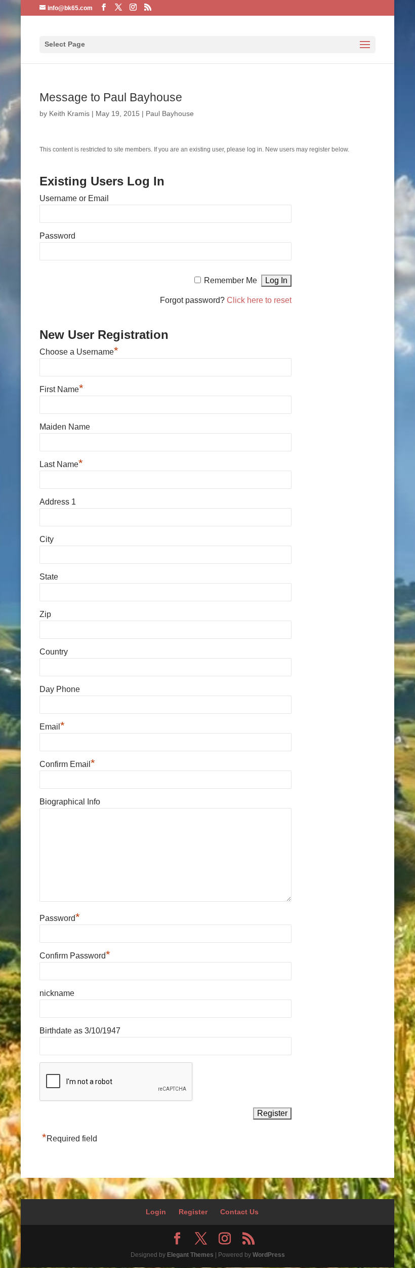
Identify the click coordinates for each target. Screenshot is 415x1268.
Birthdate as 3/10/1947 (79, 1030)
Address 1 (57, 501)
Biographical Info (69, 801)
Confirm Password (74, 955)
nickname (56, 993)
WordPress (269, 1254)
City (46, 539)
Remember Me (230, 280)
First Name (61, 389)
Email (52, 726)
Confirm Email (67, 764)
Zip (45, 614)
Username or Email (74, 198)
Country (53, 651)
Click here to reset (259, 300)
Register (193, 1212)
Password (57, 236)
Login (156, 1212)
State (48, 576)
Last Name (61, 464)
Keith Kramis (69, 113)
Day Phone (59, 689)
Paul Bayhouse (170, 113)
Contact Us (239, 1212)
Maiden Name (64, 426)
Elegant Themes (190, 1254)
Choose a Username (78, 352)
